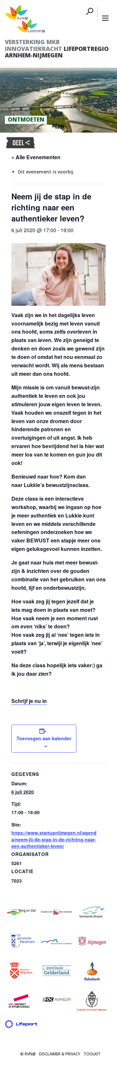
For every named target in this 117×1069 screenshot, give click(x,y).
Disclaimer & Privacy (59, 1054)
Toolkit (92, 1054)
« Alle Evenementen (35, 157)
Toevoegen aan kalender (44, 738)
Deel (20, 143)
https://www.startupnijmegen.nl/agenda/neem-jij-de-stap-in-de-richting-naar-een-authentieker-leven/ (54, 839)
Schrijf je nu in (29, 701)
